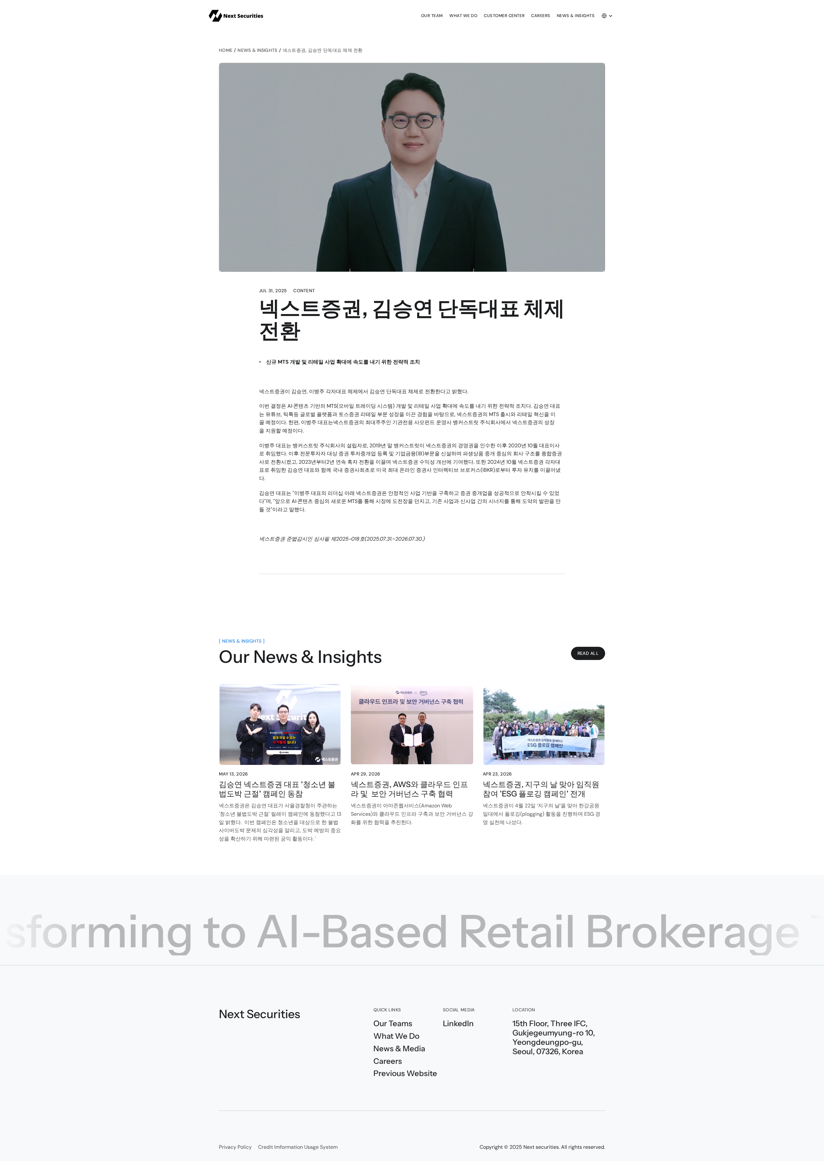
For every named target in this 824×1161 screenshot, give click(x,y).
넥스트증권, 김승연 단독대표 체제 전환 (323, 50)
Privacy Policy (235, 1147)
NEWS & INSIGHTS (257, 50)
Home (225, 50)
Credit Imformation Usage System (298, 1147)
